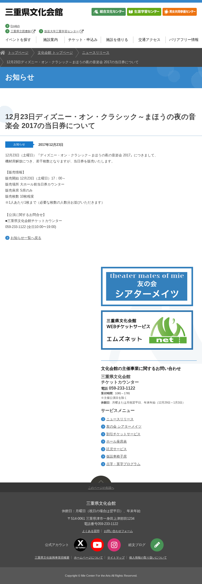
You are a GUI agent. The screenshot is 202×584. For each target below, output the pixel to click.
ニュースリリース (95, 53)
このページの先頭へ (101, 487)
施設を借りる (117, 40)
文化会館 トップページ (55, 53)
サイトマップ (116, 557)
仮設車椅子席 (116, 456)
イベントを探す (18, 40)
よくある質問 (90, 531)
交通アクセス (149, 40)
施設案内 (50, 40)
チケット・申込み (83, 40)
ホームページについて (88, 557)
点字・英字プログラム (123, 464)
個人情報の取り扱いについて (148, 557)
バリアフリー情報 (184, 40)
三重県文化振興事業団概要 (52, 557)
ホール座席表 (116, 441)
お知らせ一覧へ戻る (26, 238)
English (15, 26)
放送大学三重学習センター (61, 31)
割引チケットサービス (123, 434)
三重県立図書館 (21, 31)
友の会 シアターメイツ (124, 426)
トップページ (18, 53)
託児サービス (116, 449)
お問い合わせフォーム (118, 531)
